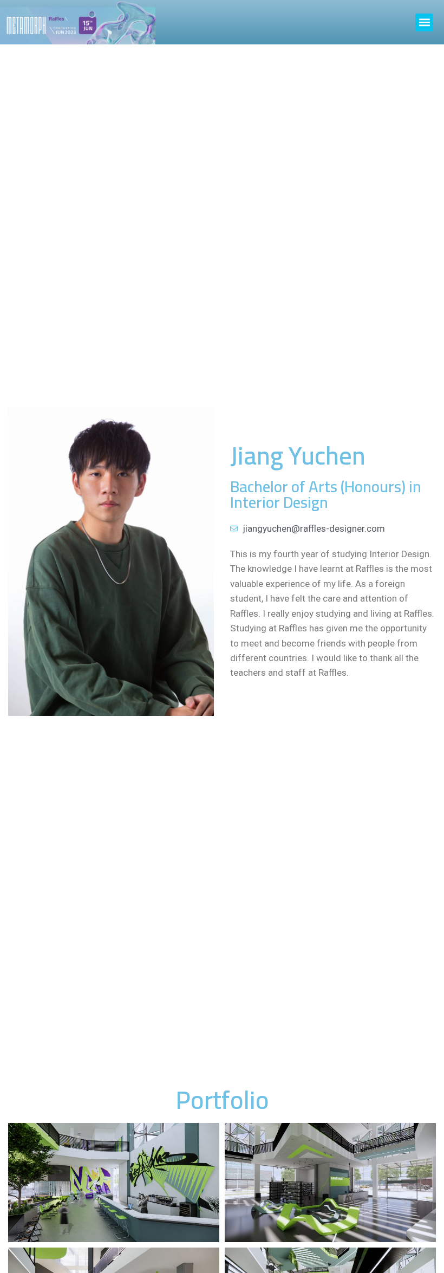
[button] (424, 22)
